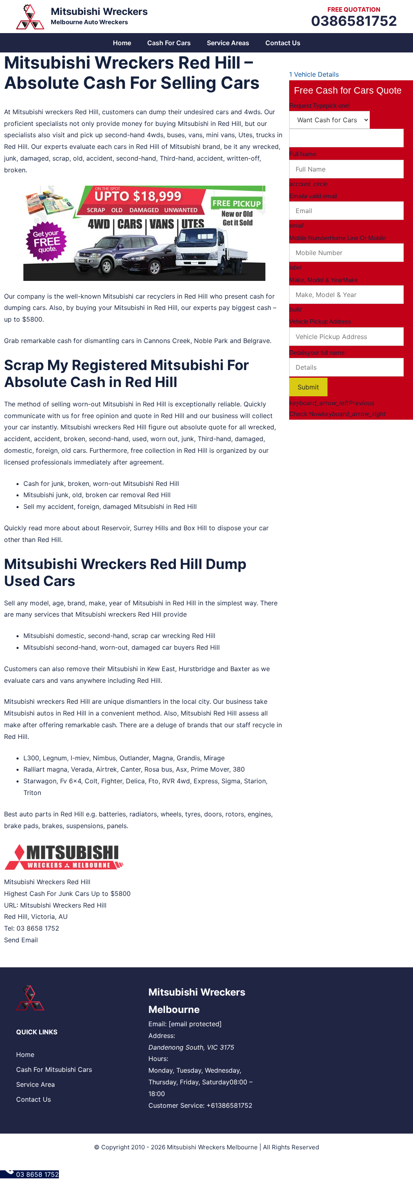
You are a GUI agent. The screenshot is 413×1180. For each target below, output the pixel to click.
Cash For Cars (169, 43)
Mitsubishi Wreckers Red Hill (63, 905)
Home (122, 43)
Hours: (158, 1058)
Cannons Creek (167, 341)
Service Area (35, 1084)
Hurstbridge (197, 669)
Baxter (240, 669)
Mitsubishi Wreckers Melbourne (212, 1147)
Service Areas (228, 43)
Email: (157, 1024)
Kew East (161, 669)
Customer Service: (176, 1105)
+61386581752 (229, 1105)
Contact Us (282, 43)
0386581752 (354, 21)
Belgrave (256, 341)
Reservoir (116, 528)
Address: (161, 1035)
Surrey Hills (150, 528)
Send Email (21, 940)
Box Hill (195, 528)
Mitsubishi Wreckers (99, 11)
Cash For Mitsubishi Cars (54, 1069)
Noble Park (211, 341)
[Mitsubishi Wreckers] (30, 16)
